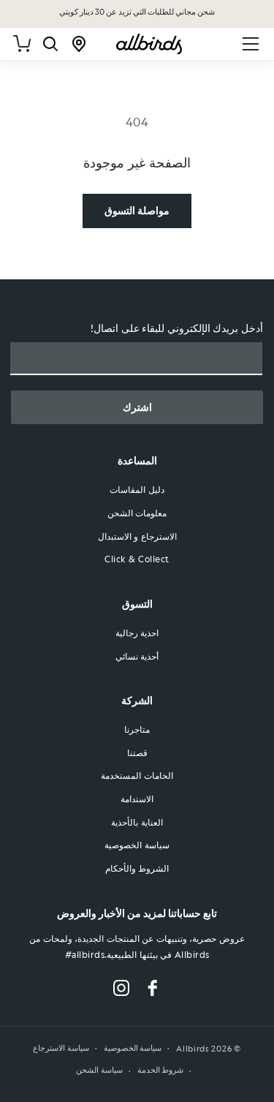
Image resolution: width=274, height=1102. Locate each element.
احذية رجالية (137, 632)
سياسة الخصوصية (137, 844)
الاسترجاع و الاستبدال (137, 536)
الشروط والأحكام (137, 868)
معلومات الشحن (137, 512)
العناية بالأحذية (137, 822)
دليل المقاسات (137, 489)
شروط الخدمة (160, 1070)
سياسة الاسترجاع (61, 1048)
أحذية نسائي (137, 656)
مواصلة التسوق (137, 210)
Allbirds (193, 1048)
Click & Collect (137, 559)
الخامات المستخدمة (137, 775)
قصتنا (137, 752)
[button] (250, 44)
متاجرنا (137, 729)
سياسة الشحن (99, 1070)
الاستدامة (137, 798)
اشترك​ (137, 407)
